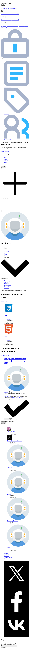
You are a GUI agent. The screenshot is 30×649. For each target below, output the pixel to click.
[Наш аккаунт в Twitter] (16, 585)
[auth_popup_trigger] (8, 323)
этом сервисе (7, 396)
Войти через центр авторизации (9, 645)
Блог (5, 558)
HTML (7, 337)
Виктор (9, 547)
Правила (6, 556)
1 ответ (9, 319)
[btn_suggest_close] (3, 166)
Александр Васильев (12, 521)
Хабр (5, 158)
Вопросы (6, 283)
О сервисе (6, 554)
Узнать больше (5, 151)
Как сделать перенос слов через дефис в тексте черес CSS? (15, 361)
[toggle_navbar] (1, 211)
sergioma (6, 392)
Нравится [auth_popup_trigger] (7, 418)
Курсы (5, 162)
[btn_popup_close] (3, 423)
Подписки (6, 286)
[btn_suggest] (1, 168)
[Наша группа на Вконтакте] (16, 636)
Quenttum (9, 467)
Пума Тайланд (11, 431)
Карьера (6, 160)
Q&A (5, 159)
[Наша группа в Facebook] (16, 611)
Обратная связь (8, 557)
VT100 (9, 494)
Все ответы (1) (5, 355)
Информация (7, 281)
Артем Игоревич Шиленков (14, 441)
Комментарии (7, 285)
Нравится (6, 288)
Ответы (6, 282)
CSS (5, 316)
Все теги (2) (4, 301)
